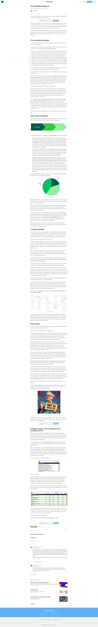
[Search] (83, 2)
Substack (43, 624)
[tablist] (34, 538)
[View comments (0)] (40, 601)
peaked (40, 242)
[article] (49, 585)
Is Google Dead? (34, 589)
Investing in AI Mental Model (50, 135)
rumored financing (50, 236)
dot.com (59, 549)
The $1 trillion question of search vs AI (37, 591)
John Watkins (35, 546)
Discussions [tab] (38, 579)
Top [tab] (31, 579)
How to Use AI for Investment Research (39, 582)
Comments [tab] (33, 537)
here (59, 28)
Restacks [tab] (37, 537)
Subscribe (89, 1)
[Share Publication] (85, 2)
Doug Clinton (35, 10)
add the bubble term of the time (37, 378)
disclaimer (42, 420)
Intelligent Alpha (49, 442)
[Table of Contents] (1, 313)
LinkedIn (51, 518)
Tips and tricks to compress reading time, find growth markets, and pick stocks (44, 584)
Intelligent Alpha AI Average (51, 216)
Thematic (45, 518)
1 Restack (42, 526)
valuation (43, 170)
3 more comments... (33, 574)
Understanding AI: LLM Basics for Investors (40, 597)
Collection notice (56, 619)
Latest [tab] (34, 579)
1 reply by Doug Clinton (37, 561)
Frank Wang (35, 565)
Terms (51, 619)
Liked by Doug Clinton (37, 548)
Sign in (95, 1)
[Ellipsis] (67, 547)
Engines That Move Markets (50, 48)
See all (32, 604)
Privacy (48, 619)
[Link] (29, 40)
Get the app (54, 622)
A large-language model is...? (35, 598)
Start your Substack (46, 622)
